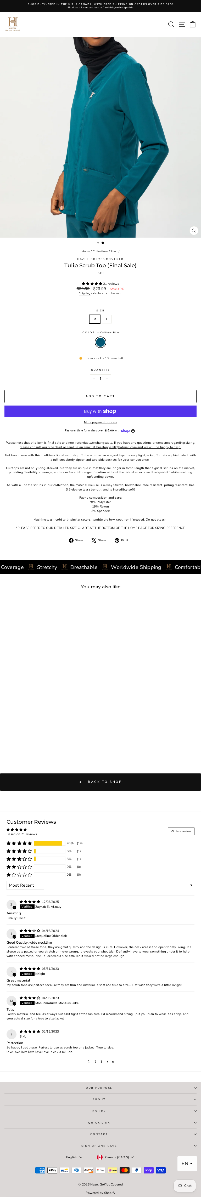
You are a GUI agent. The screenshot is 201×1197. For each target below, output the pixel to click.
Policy (99, 1111)
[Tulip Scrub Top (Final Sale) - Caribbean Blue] (41, 742)
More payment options (100, 422)
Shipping (84, 293)
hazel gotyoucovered (100, 259)
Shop (114, 251)
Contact (99, 1134)
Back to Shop (104, 782)
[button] (92, 284)
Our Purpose (99, 1088)
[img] (30, 902)
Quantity (100, 370)
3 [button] (101, 1061)
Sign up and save (99, 1146)
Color (100, 332)
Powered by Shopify (100, 1193)
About (99, 1099)
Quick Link (99, 1122)
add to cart (38, 736)
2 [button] (95, 1061)
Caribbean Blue (100, 342)
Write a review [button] (181, 831)
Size (100, 310)
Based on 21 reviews (22, 834)
